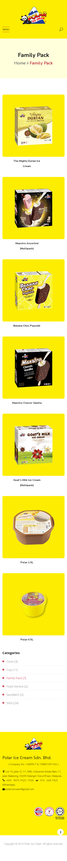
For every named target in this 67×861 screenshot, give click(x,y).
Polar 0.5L (26, 639)
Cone (10, 661)
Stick (10, 703)
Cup (9, 670)
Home (20, 63)
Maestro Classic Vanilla (27, 403)
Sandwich (13, 695)
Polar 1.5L (26, 562)
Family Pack (14, 678)
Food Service (15, 686)
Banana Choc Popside (26, 326)
